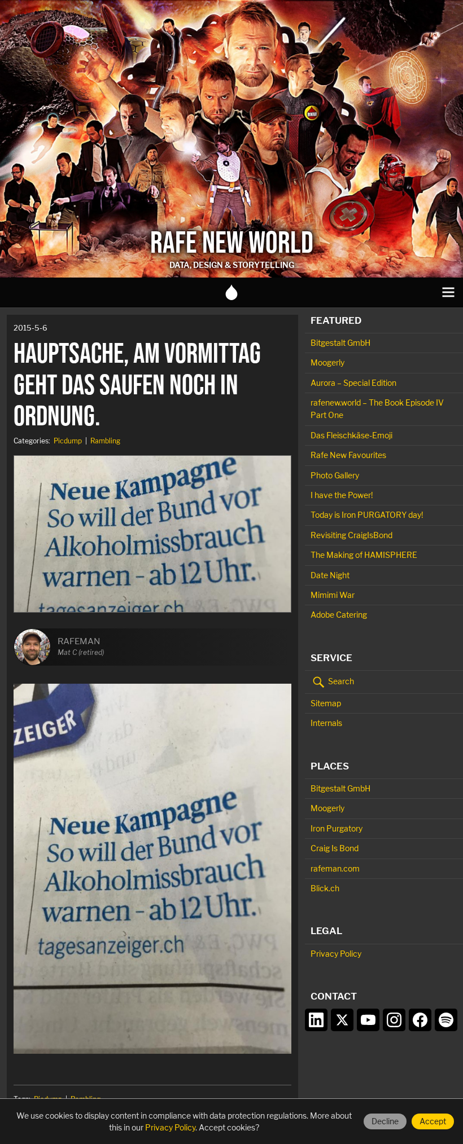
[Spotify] (446, 1020)
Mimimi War (333, 595)
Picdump (68, 441)
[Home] (231, 292)
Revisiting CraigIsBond (351, 535)
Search (340, 681)
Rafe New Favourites (348, 455)
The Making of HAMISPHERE (364, 555)
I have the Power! (342, 495)
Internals (326, 723)
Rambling (105, 441)
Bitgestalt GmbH (340, 342)
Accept (433, 1121)
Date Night (330, 575)
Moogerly (327, 362)
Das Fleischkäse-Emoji (351, 435)
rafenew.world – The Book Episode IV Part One (377, 409)
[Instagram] (394, 1020)
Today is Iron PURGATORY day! (367, 515)
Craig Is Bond (335, 848)
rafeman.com (335, 868)
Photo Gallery (335, 475)
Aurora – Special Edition (353, 383)
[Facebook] (420, 1020)
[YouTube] (368, 1020)
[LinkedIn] (316, 1020)
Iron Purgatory (336, 828)
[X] (342, 1020)
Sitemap (326, 703)
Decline (385, 1121)
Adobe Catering (339, 614)
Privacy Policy (336, 953)
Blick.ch (325, 888)
